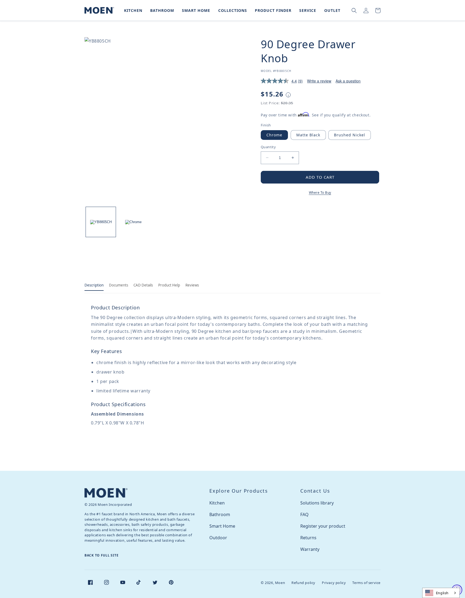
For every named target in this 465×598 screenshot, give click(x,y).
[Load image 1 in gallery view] (101, 222)
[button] (132, 10)
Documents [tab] (118, 285)
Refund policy (303, 582)
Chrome (274, 134)
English (442, 592)
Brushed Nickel (349, 134)
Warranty (309, 549)
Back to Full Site (101, 555)
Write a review (319, 81)
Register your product (322, 526)
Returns (308, 538)
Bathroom (219, 514)
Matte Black (308, 134)
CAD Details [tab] (143, 285)
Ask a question (348, 81)
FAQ (304, 514)
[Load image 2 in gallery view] (133, 222)
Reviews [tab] (192, 285)
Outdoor (218, 538)
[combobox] (441, 593)
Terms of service (366, 582)
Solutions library (317, 503)
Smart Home (222, 526)
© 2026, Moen (273, 582)
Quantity (268, 146)
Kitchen (217, 503)
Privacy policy (334, 582)
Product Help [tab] (169, 285)
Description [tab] (94, 285)
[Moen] (106, 492)
